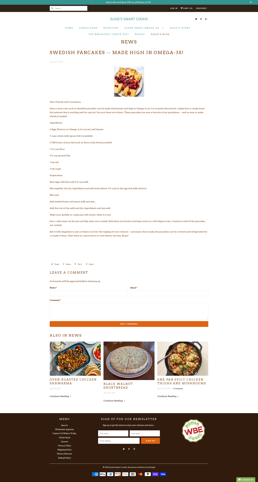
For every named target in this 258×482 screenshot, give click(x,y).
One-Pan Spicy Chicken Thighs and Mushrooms (181, 381)
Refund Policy (64, 458)
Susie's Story (180, 28)
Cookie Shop (88, 28)
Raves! (140, 34)
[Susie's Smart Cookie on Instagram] (206, 19)
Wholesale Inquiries (64, 429)
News (129, 42)
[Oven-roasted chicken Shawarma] (75, 359)
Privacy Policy (64, 446)
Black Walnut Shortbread (118, 385)
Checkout (201, 8)
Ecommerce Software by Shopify (141, 467)
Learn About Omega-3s (142, 28)
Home (69, 28)
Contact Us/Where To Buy (64, 433)
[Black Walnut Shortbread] (129, 361)
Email (133, 288)
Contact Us (247, 480)
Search (64, 425)
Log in (174, 8)
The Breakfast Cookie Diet (108, 34)
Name (53, 288)
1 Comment (178, 388)
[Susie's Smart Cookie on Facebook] (201, 19)
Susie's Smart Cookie (118, 467)
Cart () (188, 8)
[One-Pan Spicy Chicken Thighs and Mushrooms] (182, 359)
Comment (55, 300)
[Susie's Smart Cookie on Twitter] (196, 19)
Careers (64, 442)
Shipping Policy (65, 450)
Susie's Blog (160, 34)
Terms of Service (64, 454)
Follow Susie (64, 438)
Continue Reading (59, 396)
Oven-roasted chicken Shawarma (73, 381)
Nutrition (111, 28)
